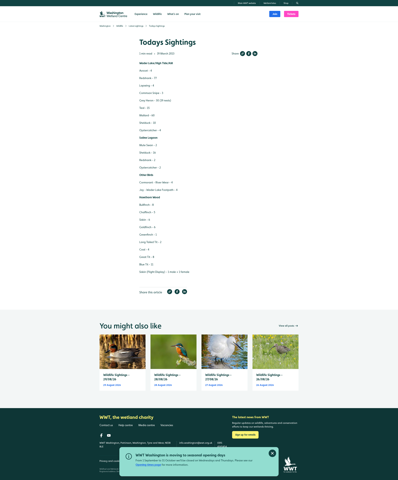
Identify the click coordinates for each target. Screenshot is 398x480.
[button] (242, 53)
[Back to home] (290, 464)
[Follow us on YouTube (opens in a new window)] (109, 435)
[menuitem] (274, 14)
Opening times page (148, 464)
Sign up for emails (245, 434)
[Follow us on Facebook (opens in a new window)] (101, 435)
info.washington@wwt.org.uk (195, 442)
